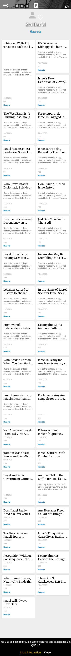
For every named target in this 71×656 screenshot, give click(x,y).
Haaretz (35, 31)
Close (47, 652)
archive (43, 7)
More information (30, 652)
